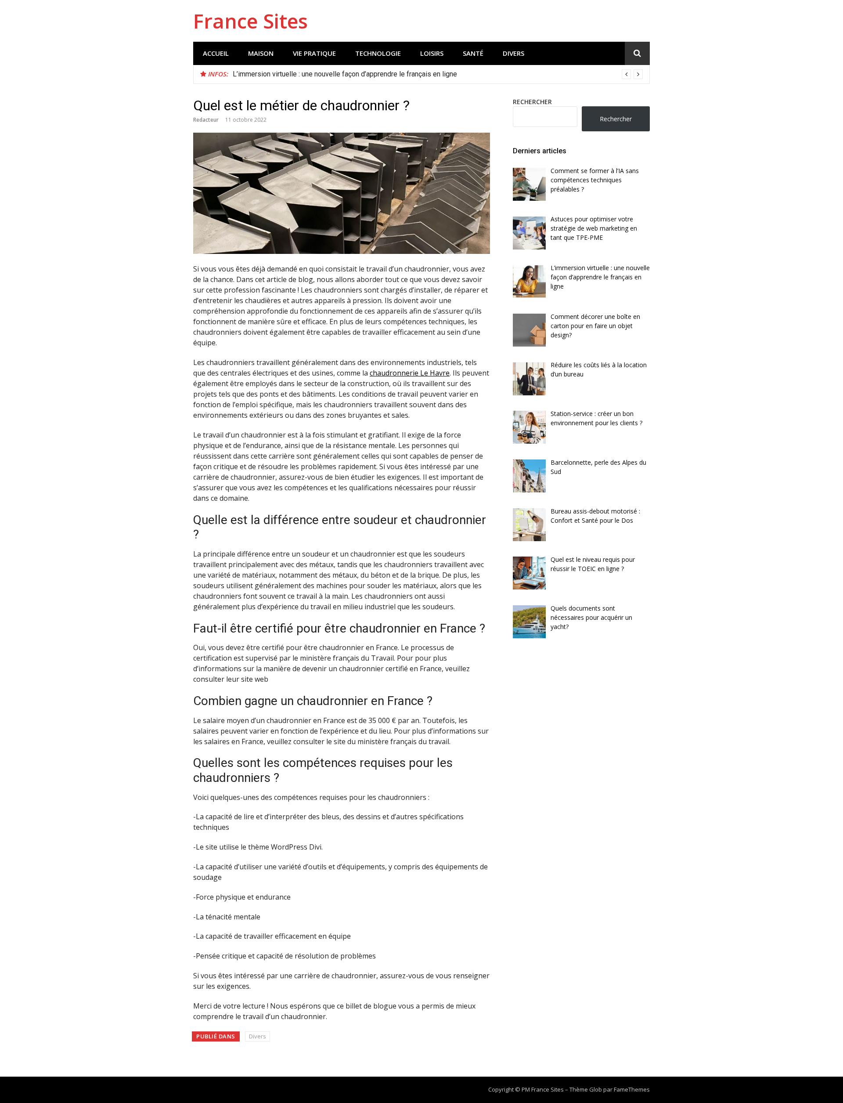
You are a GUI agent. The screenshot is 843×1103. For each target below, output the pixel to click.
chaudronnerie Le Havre (410, 373)
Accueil (216, 53)
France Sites (250, 20)
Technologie (378, 53)
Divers (513, 53)
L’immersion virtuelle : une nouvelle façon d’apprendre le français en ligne (345, 74)
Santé (473, 53)
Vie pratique (314, 53)
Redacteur (206, 119)
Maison (261, 53)
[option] (438, 74)
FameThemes (632, 1089)
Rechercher (532, 102)
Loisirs (431, 53)
